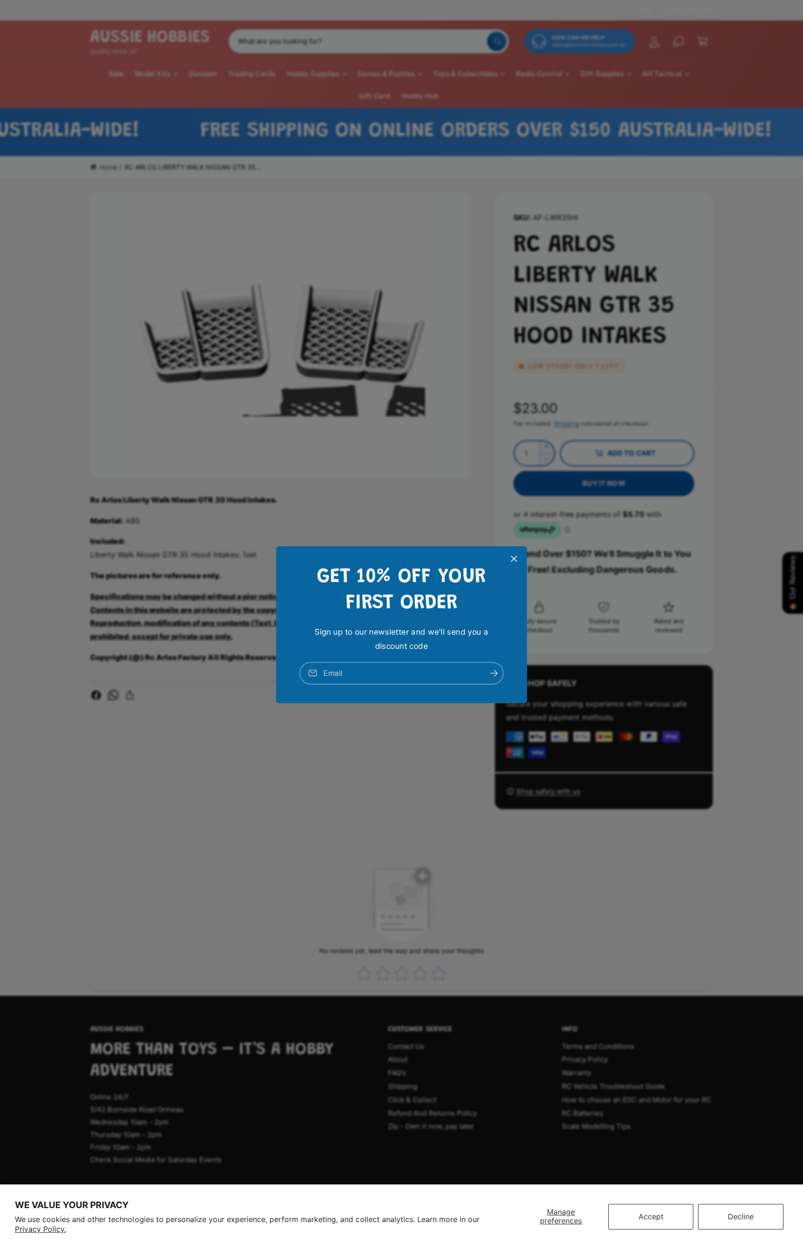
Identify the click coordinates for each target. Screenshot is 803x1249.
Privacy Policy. (40, 1229)
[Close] (514, 558)
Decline (741, 1216)
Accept (651, 1216)
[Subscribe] (493, 672)
